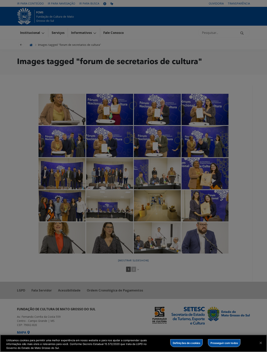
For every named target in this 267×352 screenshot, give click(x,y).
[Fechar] (260, 342)
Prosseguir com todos (224, 342)
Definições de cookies (186, 342)
